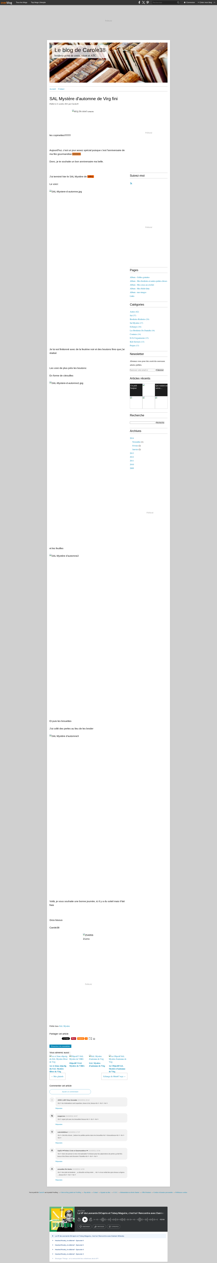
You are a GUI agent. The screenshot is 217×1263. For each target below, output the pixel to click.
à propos (115, 1226)
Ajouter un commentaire (70, 1092)
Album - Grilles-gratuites (140, 277)
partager (100, 1226)
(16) (135, 326)
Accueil (52, 88)
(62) (134, 311)
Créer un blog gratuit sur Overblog (71, 1192)
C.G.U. (115, 1192)
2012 (132, 457)
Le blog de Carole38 (80, 50)
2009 (132, 468)
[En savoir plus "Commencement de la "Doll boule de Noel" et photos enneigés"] (161, 402)
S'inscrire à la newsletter (60, 1046)
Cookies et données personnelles (163, 1192)
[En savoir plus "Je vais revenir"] (148, 390)
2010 (132, 464)
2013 (132, 453)
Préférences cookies (181, 1192)
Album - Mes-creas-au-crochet (142, 284)
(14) (135, 334)
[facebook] (139, 2)
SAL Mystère (64, 1026)
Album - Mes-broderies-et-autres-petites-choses (148, 281)
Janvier (135, 449)
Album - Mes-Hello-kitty (140, 288)
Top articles (87, 1192)
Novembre (136, 441)
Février (135, 445)
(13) (139, 338)
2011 (132, 460)
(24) (139, 319)
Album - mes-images (138, 292)
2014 (132, 438)
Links (132, 296)
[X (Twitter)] (143, 2)
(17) (136, 323)
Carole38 (41, 1192)
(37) (133, 315)
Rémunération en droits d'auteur (129, 1192)
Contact (61, 88)
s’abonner (86, 1226)
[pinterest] (147, 2)
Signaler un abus (105, 1192)
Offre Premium (146, 1192)
